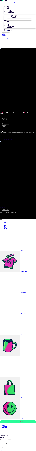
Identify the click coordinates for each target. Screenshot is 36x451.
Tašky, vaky (9, 23)
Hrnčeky (8, 24)
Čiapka (8, 8)
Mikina (8, 7)
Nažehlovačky (9, 11)
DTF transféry (13, 19)
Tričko (8, 6)
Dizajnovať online (7, 5)
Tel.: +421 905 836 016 (5, 210)
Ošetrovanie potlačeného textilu (7, 123)
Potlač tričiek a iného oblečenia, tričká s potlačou (8, 2)
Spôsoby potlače (13, 16)
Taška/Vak (9, 10)
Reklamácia (4, 125)
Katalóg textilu (13, 17)
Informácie (9, 14)
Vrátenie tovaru (4, 126)
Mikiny (8, 22)
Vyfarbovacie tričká (10, 12)
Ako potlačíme (4, 117)
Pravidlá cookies (4, 127)
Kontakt (5, 28)
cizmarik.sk (5, 217)
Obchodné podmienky (5, 124)
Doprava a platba (5, 426)
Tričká (8, 21)
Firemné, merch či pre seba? (12, 18)
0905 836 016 (26, 421)
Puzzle (8, 9)
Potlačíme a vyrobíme (14, 15)
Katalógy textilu (4, 427)
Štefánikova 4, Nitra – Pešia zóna (7, 209)
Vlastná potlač (9, 27)
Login (3, 441)
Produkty (5, 20)
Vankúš (8, 13)
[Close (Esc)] (0, 219)
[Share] (1, 219)
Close (1, 450)
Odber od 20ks (4, 119)
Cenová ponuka (20, 421)
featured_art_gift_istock (7, 38)
